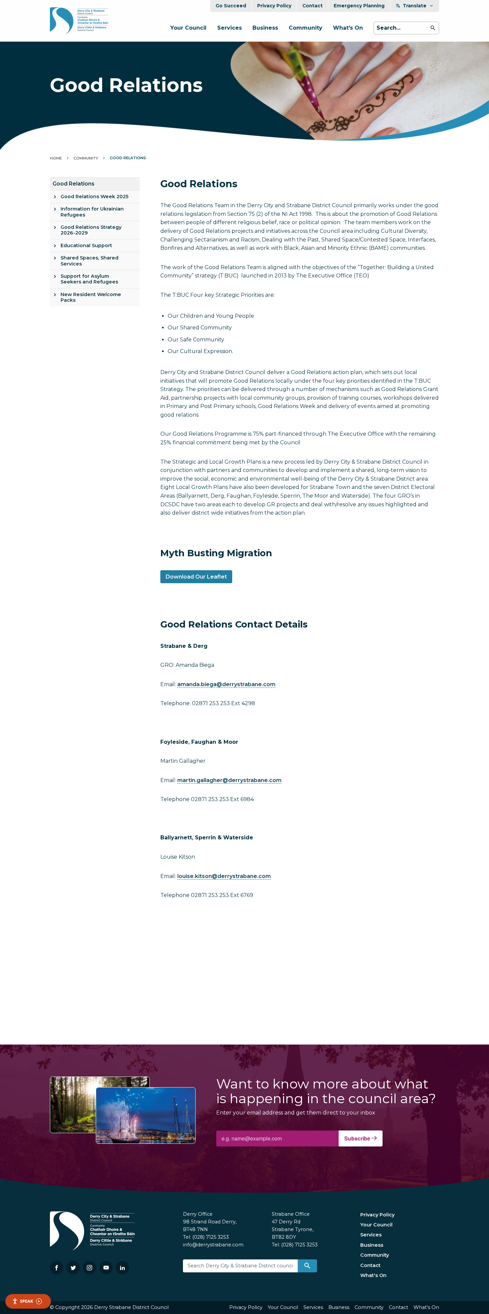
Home (56, 158)
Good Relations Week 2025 (94, 197)
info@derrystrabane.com (213, 1245)
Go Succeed (231, 5)
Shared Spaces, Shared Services (89, 260)
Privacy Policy (274, 5)
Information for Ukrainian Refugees (92, 212)
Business (265, 28)
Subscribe (358, 1138)
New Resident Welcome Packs (91, 297)
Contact (312, 5)
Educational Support (86, 245)
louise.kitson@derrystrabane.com (224, 876)
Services (229, 28)
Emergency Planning (359, 5)
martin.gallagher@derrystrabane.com (229, 780)
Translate (414, 5)
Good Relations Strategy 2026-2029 (91, 230)
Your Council (188, 28)
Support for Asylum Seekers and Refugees (89, 279)
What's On (348, 28)
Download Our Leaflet (196, 577)
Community (305, 28)
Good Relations (73, 184)
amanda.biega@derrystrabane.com (226, 684)
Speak (26, 1301)
